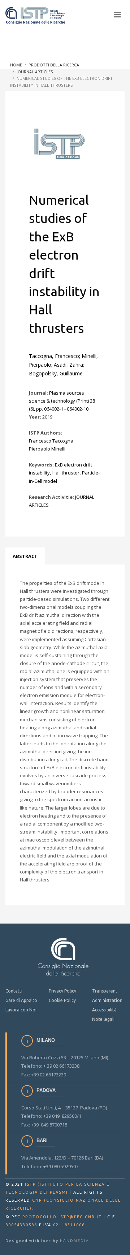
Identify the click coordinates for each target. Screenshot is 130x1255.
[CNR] (63, 956)
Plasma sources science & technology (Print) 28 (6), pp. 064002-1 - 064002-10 (62, 401)
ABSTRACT (25, 556)
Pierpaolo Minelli (47, 448)
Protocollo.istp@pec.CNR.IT (62, 1217)
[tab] (25, 556)
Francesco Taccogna (51, 440)
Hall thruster (65, 472)
